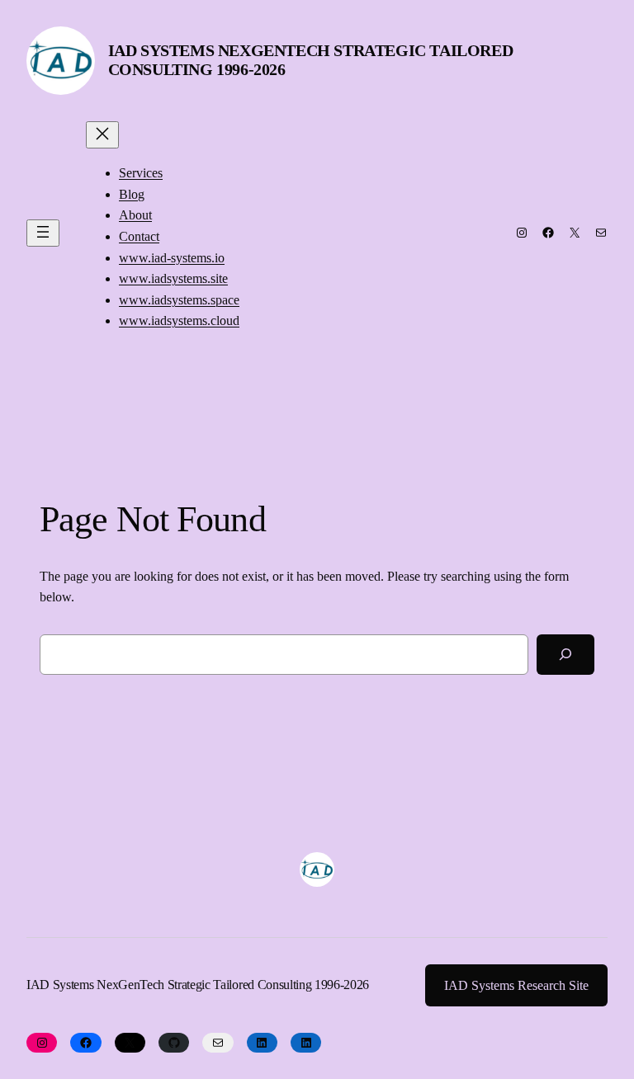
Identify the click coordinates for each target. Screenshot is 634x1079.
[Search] (565, 654)
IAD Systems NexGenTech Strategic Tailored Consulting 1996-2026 (197, 985)
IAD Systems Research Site (516, 985)
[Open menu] (42, 233)
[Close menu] (102, 134)
